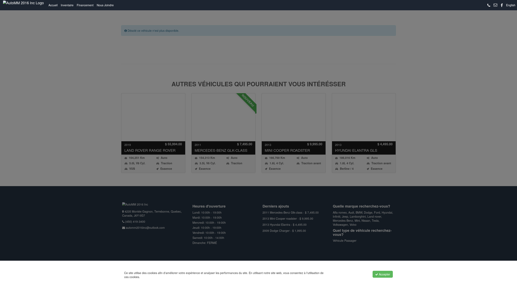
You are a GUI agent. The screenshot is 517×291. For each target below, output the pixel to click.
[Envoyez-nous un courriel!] (495, 5)
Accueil (53, 5)
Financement (85, 5)
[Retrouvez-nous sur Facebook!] (501, 5)
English (510, 5)
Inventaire (67, 5)
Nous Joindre (105, 5)
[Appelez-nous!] (489, 5)
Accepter (384, 274)
